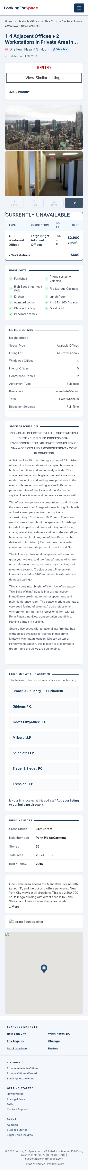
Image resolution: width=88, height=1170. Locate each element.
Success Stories (17, 1129)
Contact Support (17, 1109)
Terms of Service (34, 1164)
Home (8, 21)
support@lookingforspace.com (44, 1158)
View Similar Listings (44, 77)
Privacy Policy (55, 1164)
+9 (74, 202)
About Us (12, 1124)
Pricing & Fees (16, 1099)
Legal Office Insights (20, 1134)
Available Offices (28, 21)
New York (51, 21)
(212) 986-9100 (56, 1155)
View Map (62, 49)
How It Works (15, 1093)
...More (14, 906)
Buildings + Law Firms (20, 1078)
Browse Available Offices (22, 1068)
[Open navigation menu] (79, 7)
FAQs (10, 1104)
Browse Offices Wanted (22, 1073)
